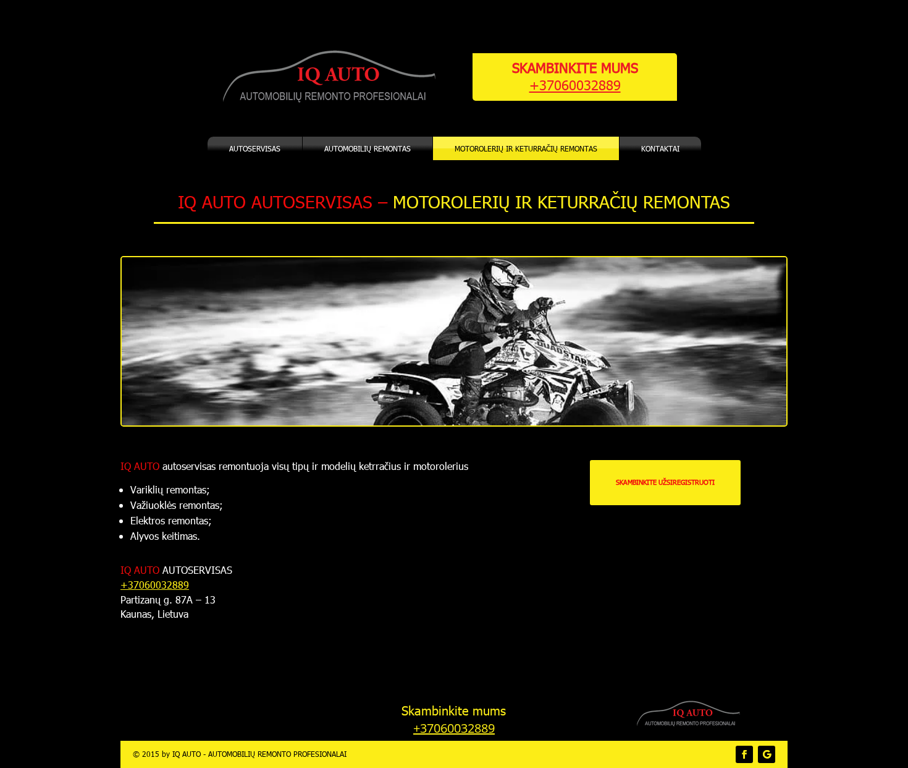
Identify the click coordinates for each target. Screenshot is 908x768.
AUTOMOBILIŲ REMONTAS (367, 148)
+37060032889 (575, 84)
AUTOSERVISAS (254, 148)
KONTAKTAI (660, 148)
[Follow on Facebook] (744, 754)
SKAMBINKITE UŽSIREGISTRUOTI (665, 482)
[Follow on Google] (766, 754)
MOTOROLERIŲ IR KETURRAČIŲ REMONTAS (526, 148)
